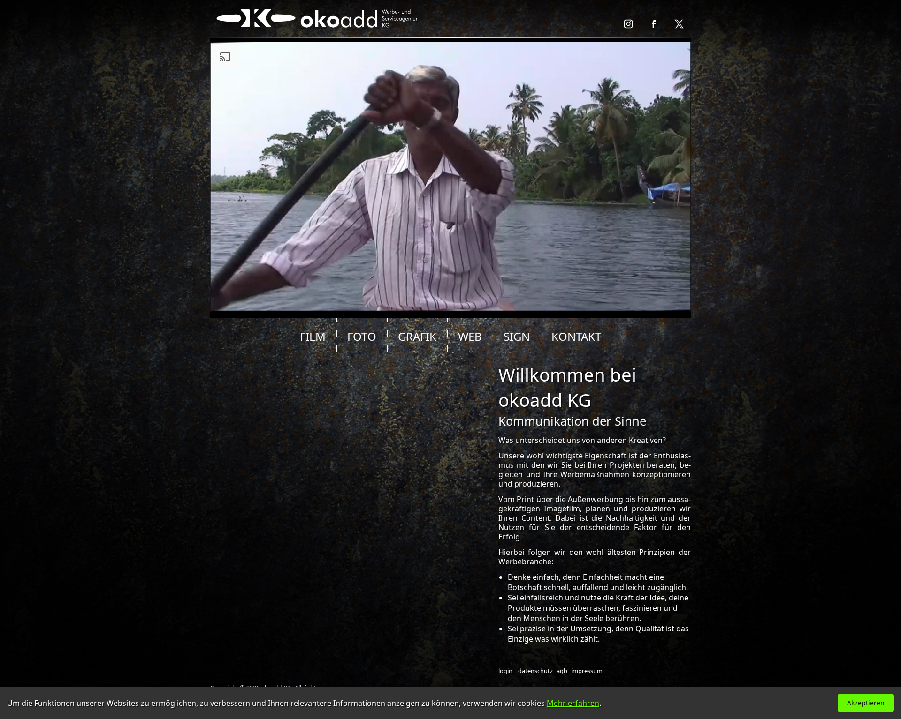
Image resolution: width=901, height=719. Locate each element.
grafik (417, 336)
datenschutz (535, 671)
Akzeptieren (866, 702)
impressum (587, 671)
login (505, 671)
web (470, 336)
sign (517, 336)
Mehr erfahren (573, 703)
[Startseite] (318, 33)
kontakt (576, 336)
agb (562, 671)
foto (361, 336)
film (313, 336)
